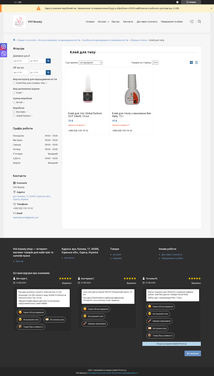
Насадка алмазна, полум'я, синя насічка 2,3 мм (40, 292)
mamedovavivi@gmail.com (25, 217)
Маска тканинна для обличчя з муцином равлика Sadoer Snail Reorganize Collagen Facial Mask (170, 293)
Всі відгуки (192, 353)
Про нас (116, 21)
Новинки (117, 258)
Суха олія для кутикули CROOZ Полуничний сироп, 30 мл (107, 293)
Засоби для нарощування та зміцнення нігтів (105, 40)
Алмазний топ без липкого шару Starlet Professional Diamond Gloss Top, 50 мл (42, 296)
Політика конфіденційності (125, 373)
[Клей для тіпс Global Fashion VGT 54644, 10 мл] (88, 89)
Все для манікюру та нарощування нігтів (59, 40)
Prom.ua (122, 370)
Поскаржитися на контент (100, 373)
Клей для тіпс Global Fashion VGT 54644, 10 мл (85, 115)
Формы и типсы (139, 40)
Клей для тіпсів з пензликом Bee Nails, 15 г (131, 115)
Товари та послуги (26, 40)
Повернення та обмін (172, 21)
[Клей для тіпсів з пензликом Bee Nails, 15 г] (132, 89)
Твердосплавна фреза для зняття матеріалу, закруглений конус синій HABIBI (39, 302)
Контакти (128, 21)
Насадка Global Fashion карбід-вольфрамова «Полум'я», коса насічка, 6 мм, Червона (103, 299)
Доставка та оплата (147, 21)
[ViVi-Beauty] (19, 21)
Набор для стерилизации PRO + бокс (165, 298)
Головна (90, 21)
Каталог (102, 21)
